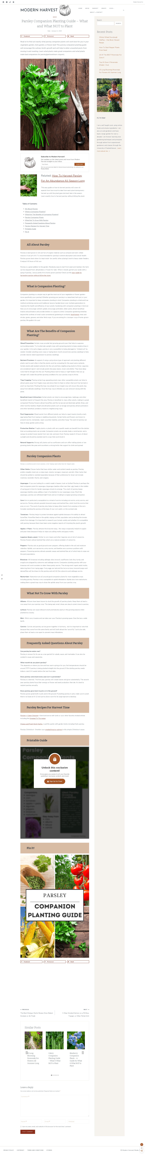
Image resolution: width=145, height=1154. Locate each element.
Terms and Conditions (35, 1150)
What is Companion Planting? (35, 212)
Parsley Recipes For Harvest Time (37, 226)
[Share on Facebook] (2, 575)
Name (24, 1122)
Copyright (20, 1150)
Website (71, 1122)
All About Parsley (31, 209)
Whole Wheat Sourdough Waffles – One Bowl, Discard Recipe (109, 40)
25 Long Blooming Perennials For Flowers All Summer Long (33, 1058)
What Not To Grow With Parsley (36, 220)
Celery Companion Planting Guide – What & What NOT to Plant (55, 1058)
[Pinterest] (13, 2)
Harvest (95, 8)
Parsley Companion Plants (34, 217)
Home (80, 8)
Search (99, 20)
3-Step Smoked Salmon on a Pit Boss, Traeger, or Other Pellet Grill (75, 1013)
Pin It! (27, 232)
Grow (87, 8)
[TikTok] (10, 2)
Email (47, 1122)
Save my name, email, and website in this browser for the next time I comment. (46, 1127)
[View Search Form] (124, 10)
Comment (25, 1097)
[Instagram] (6, 2)
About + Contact (96, 12)
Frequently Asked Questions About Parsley (40, 223)
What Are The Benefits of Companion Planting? (41, 215)
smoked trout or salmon (53, 730)
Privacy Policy (9, 1150)
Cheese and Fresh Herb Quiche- (31, 724)
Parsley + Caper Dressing (29, 716)
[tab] (51, 1075)
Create (103, 8)
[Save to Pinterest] (2, 579)
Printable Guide (30, 229)
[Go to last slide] (27, 1052)
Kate (49, 31)
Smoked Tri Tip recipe (37, 718)
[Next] (83, 1052)
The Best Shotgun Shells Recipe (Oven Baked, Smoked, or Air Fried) (36, 1013)
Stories (49, 1150)
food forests (75, 315)
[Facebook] (3, 2)
